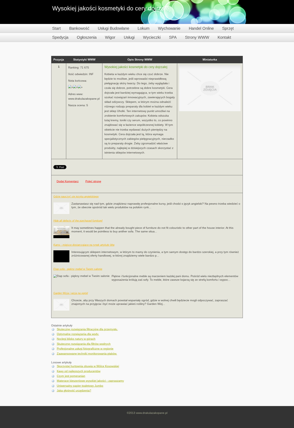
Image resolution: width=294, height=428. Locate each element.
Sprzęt (228, 28)
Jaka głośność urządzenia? (74, 390)
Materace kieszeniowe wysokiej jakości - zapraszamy (90, 380)
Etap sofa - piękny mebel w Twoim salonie (77, 269)
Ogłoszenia (87, 37)
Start (56, 28)
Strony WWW (197, 37)
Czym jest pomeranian (71, 375)
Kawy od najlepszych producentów (78, 371)
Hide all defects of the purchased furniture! (78, 220)
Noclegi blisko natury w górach (76, 338)
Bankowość (79, 28)
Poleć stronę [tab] (93, 181)
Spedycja (60, 37)
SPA (173, 37)
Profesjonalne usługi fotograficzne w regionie (85, 348)
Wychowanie (169, 28)
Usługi (129, 37)
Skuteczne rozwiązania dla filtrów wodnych (84, 343)
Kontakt (224, 37)
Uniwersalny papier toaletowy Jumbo (80, 385)
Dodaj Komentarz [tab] (68, 181)
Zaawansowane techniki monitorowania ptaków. (87, 353)
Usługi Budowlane (113, 28)
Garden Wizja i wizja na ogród (70, 293)
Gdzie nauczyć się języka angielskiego (76, 196)
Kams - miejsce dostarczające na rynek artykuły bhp (83, 244)
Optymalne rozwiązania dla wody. (78, 334)
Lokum (144, 28)
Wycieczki (152, 37)
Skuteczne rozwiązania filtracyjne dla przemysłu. (87, 329)
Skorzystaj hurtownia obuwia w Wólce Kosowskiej (88, 366)
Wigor (110, 37)
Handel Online (201, 28)
